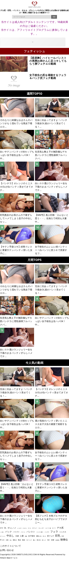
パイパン (23, 532)
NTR (1, 528)
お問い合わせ (7, 550)
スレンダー (41, 528)
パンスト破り (39, 532)
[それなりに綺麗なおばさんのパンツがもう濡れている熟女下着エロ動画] (17, 107)
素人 (34, 540)
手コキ (2, 540)
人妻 (22, 536)
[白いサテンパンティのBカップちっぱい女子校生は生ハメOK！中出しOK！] (17, 139)
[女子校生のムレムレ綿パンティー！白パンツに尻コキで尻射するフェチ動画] (52, 234)
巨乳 (57, 535)
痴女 (23, 540)
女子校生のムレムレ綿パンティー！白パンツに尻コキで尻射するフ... (51, 250)
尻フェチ (50, 536)
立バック (29, 540)
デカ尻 (60, 527)
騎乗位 (64, 539)
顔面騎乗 (57, 540)
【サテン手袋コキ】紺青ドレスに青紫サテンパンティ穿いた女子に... (16, 250)
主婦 (17, 536)
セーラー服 (48, 528)
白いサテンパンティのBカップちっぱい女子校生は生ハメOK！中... (17, 155)
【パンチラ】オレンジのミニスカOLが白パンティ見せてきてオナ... (16, 186)
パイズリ (16, 532)
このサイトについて (10, 545)
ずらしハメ (12, 528)
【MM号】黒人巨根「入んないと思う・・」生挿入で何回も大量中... (51, 218)
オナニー (34, 528)
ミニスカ (62, 532)
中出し (10, 535)
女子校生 (31, 536)
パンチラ (46, 532)
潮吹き (15, 540)
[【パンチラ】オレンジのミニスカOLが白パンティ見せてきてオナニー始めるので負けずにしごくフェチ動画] (17, 171)
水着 (7, 540)
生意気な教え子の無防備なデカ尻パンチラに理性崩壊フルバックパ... (51, 155)
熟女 (19, 540)
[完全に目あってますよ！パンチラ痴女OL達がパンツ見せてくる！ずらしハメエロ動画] (52, 107)
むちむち (25, 528)
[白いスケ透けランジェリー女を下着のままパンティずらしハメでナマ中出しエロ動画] (52, 171)
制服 (26, 536)
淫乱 (11, 540)
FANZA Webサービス (9, 558)
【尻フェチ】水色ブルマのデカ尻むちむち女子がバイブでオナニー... (51, 519)
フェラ (54, 531)
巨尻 (63, 536)
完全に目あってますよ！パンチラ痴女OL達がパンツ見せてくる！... (51, 123)
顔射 (52, 540)
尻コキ (44, 536)
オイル (29, 528)
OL (5, 528)
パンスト (31, 531)
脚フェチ (44, 540)
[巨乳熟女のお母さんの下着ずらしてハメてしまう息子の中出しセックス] (17, 202)
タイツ (54, 528)
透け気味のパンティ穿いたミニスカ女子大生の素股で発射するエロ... (51, 424)
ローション (2, 536)
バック (8, 531)
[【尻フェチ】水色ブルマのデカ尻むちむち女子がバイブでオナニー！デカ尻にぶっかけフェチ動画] (52, 503)
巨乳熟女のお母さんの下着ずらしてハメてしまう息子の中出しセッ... (16, 218)
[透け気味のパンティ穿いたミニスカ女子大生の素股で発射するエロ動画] (52, 408)
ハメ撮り (2, 532)
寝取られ (39, 536)
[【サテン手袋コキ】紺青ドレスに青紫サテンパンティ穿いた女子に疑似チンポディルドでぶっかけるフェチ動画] (17, 234)
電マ (48, 540)
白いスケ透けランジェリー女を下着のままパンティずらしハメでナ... (51, 186)
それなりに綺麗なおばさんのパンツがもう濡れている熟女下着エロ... (16, 123)
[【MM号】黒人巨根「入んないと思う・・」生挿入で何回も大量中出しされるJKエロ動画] (52, 202)
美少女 (39, 540)
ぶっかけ (19, 528)
